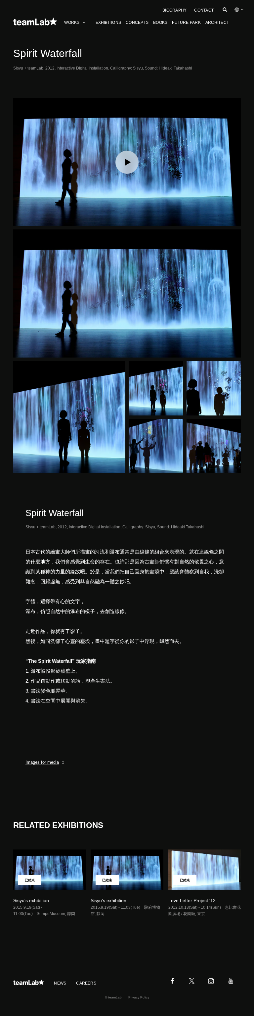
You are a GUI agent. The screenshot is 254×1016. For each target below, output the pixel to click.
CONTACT (204, 10)
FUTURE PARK (186, 22)
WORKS (71, 22)
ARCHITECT (217, 22)
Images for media (42, 762)
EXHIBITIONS (108, 22)
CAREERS (86, 983)
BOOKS (160, 22)
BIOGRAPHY (174, 10)
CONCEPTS (137, 22)
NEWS (60, 983)
